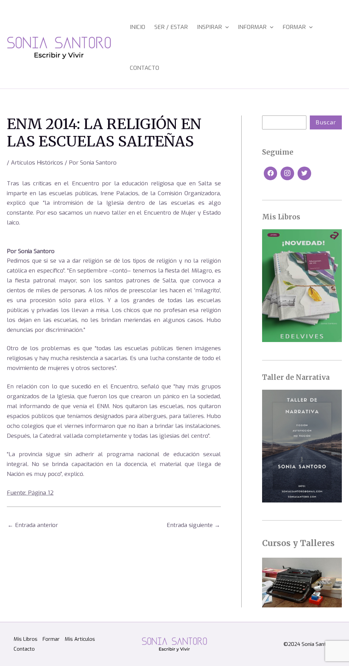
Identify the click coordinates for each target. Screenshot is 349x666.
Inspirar (209, 27)
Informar (252, 27)
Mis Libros (25, 639)
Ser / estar (171, 27)
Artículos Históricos (37, 163)
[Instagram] (287, 173)
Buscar (326, 122)
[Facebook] (270, 173)
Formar (294, 27)
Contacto (144, 68)
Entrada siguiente (193, 525)
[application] (225, 27)
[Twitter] (304, 173)
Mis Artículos (80, 639)
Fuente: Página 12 (30, 493)
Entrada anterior (32, 525)
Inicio (137, 27)
